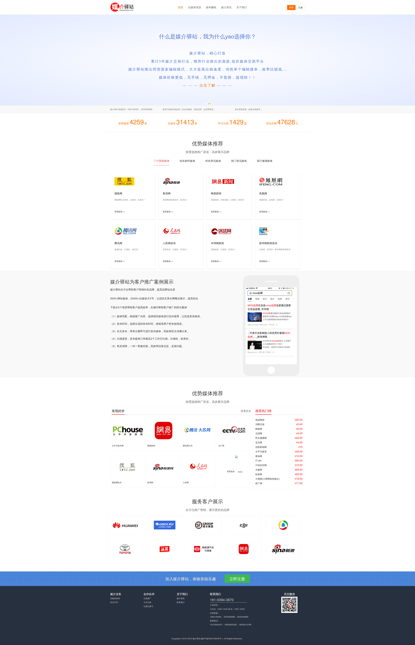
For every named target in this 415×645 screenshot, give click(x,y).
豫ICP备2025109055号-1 (212, 638)
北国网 (258, 433)
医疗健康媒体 (265, 161)
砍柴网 (258, 474)
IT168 (258, 460)
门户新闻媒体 (161, 161)
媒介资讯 (226, 7)
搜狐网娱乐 (117, 482)
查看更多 (246, 411)
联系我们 (180, 602)
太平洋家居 (261, 451)
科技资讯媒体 (213, 161)
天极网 (258, 469)
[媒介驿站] (124, 7)
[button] (206, 103)
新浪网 (150, 482)
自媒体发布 (115, 598)
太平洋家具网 (118, 445)
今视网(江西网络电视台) (267, 478)
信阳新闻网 (261, 447)
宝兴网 (258, 442)
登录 (291, 7)
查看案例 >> (119, 211)
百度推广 (147, 598)
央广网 (221, 445)
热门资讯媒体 (239, 161)
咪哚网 (258, 428)
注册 (300, 7)
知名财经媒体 (187, 161)
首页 (180, 7)
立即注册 (237, 578)
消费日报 (259, 424)
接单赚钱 (211, 7)
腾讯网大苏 (188, 445)
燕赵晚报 (259, 419)
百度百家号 (148, 606)
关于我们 (241, 7)
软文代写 (114, 602)
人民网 (186, 482)
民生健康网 (261, 437)
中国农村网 (261, 465)
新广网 (258, 483)
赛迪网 (258, 456)
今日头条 (147, 602)
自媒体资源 (194, 7)
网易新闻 (151, 445)
